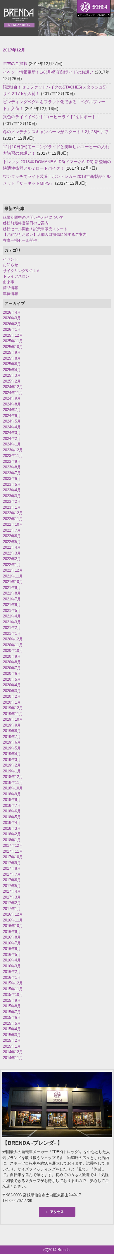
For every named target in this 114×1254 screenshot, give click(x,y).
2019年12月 (13, 708)
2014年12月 (13, 1052)
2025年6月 (12, 364)
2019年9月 (12, 725)
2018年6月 (12, 811)
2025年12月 (13, 335)
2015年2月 (12, 1040)
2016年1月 (12, 977)
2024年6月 (12, 415)
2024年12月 (13, 387)
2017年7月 (12, 874)
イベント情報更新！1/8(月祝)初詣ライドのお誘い (48, 72)
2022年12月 (13, 513)
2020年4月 (12, 685)
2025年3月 (12, 375)
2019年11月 (13, 714)
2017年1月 (12, 908)
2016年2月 (12, 971)
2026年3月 (12, 318)
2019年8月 (12, 731)
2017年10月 (13, 857)
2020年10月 (13, 650)
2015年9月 (12, 1000)
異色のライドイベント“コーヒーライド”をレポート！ (51, 116)
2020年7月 (12, 668)
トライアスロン (16, 276)
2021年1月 (12, 633)
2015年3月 (12, 1035)
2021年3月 (12, 622)
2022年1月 (12, 564)
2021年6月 (12, 604)
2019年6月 (12, 742)
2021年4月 (12, 616)
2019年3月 (12, 759)
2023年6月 (12, 478)
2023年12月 (13, 450)
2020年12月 (13, 639)
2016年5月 (12, 954)
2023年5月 (12, 484)
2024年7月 (12, 410)
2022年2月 (12, 559)
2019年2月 (12, 765)
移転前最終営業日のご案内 (26, 223)
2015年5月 (12, 1023)
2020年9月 (12, 656)
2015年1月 (12, 1046)
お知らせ (10, 265)
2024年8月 (12, 404)
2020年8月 (12, 662)
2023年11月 (13, 455)
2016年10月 (13, 926)
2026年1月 (12, 329)
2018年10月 (13, 788)
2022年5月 (12, 542)
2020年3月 (12, 691)
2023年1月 (12, 507)
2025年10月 (13, 347)
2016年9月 (12, 931)
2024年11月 (13, 392)
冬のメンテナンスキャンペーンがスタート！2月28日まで (55, 131)
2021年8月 (12, 593)
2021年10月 (13, 582)
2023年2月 (12, 501)
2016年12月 (13, 914)
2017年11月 (13, 851)
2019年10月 (13, 719)
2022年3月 (12, 553)
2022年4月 (12, 547)
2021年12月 (13, 570)
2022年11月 (13, 519)
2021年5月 (12, 610)
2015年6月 (12, 1017)
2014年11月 (13, 1058)
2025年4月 (12, 370)
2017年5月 (12, 886)
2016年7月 (12, 943)
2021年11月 (13, 576)
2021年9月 (12, 587)
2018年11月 (13, 782)
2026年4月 (12, 312)
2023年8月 (12, 467)
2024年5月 (12, 421)
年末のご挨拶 (15, 63)
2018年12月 (13, 776)
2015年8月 (12, 1006)
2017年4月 (12, 891)
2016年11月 (13, 920)
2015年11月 (13, 989)
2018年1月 (12, 840)
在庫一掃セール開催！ (22, 240)
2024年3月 (12, 432)
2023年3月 (12, 496)
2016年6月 (12, 948)
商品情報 (10, 287)
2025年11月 (13, 341)
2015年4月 (12, 1029)
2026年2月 (12, 324)
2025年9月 (12, 352)
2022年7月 (12, 530)
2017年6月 (12, 880)
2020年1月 (12, 702)
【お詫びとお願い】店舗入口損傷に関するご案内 (45, 234)
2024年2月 (12, 438)
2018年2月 (12, 834)
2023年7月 (12, 473)
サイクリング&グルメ (21, 270)
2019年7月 (12, 736)
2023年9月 (12, 461)
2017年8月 (12, 868)
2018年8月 (12, 799)
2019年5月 (12, 748)
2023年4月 (12, 490)
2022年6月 (12, 536)
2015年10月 (13, 994)
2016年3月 (12, 966)
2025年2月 (12, 381)
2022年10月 (13, 524)
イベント (10, 259)
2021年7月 (12, 599)
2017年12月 (13, 845)
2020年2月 (12, 696)
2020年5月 (12, 679)
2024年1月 (12, 444)
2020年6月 (12, 673)
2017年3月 (12, 897)
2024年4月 (12, 427)
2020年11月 (13, 645)
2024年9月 (12, 398)
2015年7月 (12, 1012)
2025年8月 (12, 358)
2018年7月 (12, 805)
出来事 (8, 282)
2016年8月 (12, 937)
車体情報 (10, 293)
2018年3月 (12, 828)
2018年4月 (12, 822)
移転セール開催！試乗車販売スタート (35, 229)
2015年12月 (13, 983)
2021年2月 (12, 627)
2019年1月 (12, 771)
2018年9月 (12, 794)
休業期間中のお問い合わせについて (33, 217)
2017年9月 (12, 863)
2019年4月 (12, 754)
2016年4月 (12, 960)
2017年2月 (12, 903)
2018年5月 (12, 817)
